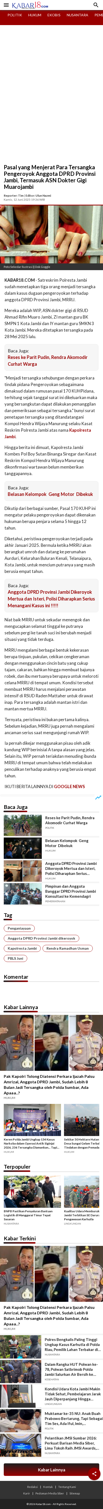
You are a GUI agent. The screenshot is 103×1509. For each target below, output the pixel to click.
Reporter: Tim (14, 195)
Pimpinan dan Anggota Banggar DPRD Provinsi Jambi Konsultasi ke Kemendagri (70, 891)
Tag (8, 915)
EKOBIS (54, 15)
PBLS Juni (15, 958)
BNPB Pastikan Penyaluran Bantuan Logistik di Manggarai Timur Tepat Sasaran (28, 1215)
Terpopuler (17, 1166)
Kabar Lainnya (21, 1007)
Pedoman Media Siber (50, 1493)
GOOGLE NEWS (69, 786)
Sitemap (75, 1493)
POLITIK (15, 15)
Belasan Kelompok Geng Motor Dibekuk (50, 494)
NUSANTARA (77, 15)
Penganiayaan (19, 928)
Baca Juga (16, 807)
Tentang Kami (67, 1486)
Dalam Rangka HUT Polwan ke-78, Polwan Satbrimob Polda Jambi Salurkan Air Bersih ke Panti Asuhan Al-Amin (71, 1369)
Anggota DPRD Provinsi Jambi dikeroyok (41, 938)
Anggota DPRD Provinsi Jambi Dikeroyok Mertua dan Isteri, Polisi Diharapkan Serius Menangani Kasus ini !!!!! (51, 598)
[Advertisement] (51, 109)
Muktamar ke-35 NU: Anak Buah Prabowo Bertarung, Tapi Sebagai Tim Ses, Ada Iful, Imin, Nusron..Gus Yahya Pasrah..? (74, 1418)
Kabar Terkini (20, 1238)
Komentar (16, 976)
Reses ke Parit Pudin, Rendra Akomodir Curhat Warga (69, 820)
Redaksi (32, 1486)
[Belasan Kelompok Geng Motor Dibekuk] (23, 848)
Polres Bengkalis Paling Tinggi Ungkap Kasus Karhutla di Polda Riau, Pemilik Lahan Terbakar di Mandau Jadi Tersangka (72, 1344)
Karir (26, 1493)
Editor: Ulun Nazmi (38, 195)
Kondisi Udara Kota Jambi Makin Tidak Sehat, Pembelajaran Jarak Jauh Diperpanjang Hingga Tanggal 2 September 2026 (73, 1394)
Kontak (48, 1486)
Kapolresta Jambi (22, 948)
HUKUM (34, 15)
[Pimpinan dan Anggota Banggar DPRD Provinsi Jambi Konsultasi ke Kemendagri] (23, 893)
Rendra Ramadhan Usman (67, 948)
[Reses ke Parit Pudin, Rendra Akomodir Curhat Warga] (23, 825)
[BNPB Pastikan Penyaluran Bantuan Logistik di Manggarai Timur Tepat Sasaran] (32, 1192)
